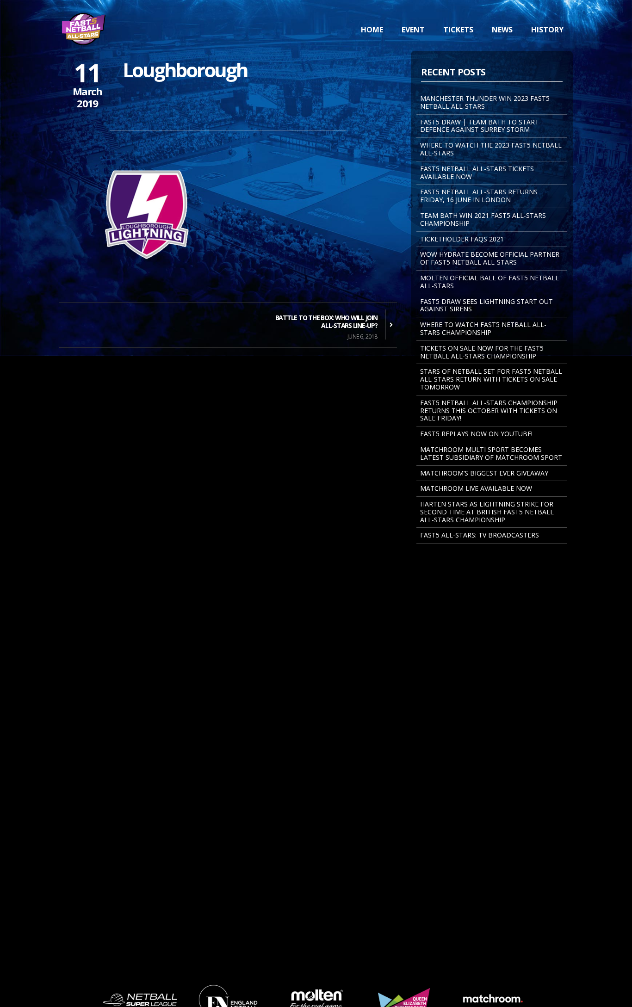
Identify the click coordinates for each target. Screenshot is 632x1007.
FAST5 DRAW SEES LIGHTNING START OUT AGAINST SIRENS (486, 305)
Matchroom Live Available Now (476, 488)
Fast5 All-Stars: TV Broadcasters (479, 535)
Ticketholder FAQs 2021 (462, 239)
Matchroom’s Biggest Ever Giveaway (484, 473)
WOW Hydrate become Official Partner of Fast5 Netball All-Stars (489, 258)
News (502, 30)
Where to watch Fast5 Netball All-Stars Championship (483, 328)
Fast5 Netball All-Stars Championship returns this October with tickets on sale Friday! (489, 410)
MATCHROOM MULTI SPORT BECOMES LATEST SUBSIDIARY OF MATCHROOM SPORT (491, 453)
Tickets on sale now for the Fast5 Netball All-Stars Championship (482, 352)
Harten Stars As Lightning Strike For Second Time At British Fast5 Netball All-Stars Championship (487, 512)
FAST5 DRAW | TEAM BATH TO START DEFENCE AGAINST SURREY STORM (479, 125)
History (547, 30)
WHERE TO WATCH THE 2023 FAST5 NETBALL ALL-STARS (491, 149)
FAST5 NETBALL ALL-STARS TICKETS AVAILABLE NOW (477, 172)
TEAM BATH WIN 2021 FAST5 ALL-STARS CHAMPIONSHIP (483, 219)
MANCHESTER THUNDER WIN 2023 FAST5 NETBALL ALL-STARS (485, 102)
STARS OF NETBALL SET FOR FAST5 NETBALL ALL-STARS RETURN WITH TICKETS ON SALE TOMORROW (491, 379)
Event (413, 30)
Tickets (458, 30)
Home (372, 30)
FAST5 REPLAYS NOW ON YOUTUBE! (476, 433)
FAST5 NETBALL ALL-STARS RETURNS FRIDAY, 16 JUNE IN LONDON (479, 195)
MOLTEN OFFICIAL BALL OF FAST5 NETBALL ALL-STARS (489, 281)
